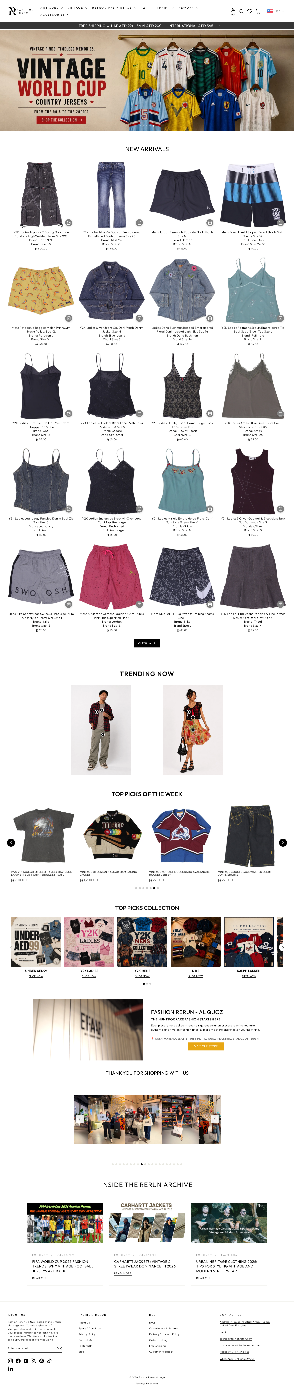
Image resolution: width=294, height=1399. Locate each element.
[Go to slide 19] (178, 1164)
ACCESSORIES (53, 14)
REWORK (187, 7)
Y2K (145, 7)
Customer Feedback (161, 1351)
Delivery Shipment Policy (164, 1334)
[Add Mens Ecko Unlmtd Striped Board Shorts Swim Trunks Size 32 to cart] (280, 222)
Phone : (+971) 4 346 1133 (234, 1351)
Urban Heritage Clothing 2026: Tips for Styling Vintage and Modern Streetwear (226, 1266)
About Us (84, 1322)
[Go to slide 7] (158, 888)
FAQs (152, 1322)
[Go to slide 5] (151, 888)
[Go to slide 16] (167, 1164)
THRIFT (164, 7)
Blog (81, 1351)
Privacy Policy (87, 1334)
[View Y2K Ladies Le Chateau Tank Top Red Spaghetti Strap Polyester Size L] (193, 717)
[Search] (241, 11)
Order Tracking (158, 1340)
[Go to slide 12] (152, 1164)
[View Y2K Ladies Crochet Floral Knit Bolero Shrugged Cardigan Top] (189, 712)
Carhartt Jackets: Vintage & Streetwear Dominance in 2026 (145, 1263)
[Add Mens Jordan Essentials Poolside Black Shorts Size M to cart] (209, 222)
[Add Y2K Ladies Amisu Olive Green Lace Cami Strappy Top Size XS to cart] (280, 413)
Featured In (85, 1345)
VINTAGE (75, 7)
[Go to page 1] (144, 984)
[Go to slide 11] (149, 1164)
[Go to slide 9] (142, 1164)
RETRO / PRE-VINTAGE (112, 7)
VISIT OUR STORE (206, 1046)
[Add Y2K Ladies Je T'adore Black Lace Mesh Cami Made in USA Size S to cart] (139, 413)
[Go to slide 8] (138, 1164)
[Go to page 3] (150, 984)
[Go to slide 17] (170, 1164)
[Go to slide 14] (160, 1164)
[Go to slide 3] (143, 888)
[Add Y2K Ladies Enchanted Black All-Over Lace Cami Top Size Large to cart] (139, 509)
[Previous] (11, 947)
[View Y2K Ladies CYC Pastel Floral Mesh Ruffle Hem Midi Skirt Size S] (193, 730)
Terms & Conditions (90, 1328)
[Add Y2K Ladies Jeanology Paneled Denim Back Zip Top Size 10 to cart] (68, 509)
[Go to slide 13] (156, 1164)
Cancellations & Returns (163, 1328)
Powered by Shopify (147, 1383)
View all (147, 643)
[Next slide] (283, 843)
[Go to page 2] (147, 984)
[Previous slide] (11, 843)
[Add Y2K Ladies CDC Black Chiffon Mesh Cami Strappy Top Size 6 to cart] (68, 413)
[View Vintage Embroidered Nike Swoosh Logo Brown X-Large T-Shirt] (102, 710)
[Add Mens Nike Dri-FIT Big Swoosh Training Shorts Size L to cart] (209, 604)
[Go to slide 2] (140, 888)
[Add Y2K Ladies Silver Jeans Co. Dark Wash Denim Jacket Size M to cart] (139, 318)
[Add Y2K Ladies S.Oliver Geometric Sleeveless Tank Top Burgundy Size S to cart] (280, 509)
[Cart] (258, 11)
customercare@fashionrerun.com (240, 1345)
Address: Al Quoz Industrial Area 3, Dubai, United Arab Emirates (245, 1323)
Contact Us (85, 1340)
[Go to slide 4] (147, 888)
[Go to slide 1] (136, 888)
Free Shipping (157, 1345)
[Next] (283, 947)
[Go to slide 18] (174, 1164)
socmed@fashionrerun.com (236, 1338)
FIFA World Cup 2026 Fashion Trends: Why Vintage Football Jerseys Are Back (62, 1266)
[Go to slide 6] (154, 888)
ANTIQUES (50, 7)
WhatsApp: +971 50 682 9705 (237, 1358)
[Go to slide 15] (163, 1164)
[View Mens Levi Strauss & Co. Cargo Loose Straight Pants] (103, 735)
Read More (41, 1277)
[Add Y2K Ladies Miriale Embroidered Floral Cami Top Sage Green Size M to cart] (209, 509)
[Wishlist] (250, 11)
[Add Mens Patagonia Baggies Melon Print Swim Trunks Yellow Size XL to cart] (68, 318)
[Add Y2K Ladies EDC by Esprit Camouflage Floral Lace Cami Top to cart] (209, 413)
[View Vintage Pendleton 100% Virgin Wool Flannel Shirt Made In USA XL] (97, 712)
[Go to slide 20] (181, 1164)
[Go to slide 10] (145, 1164)
